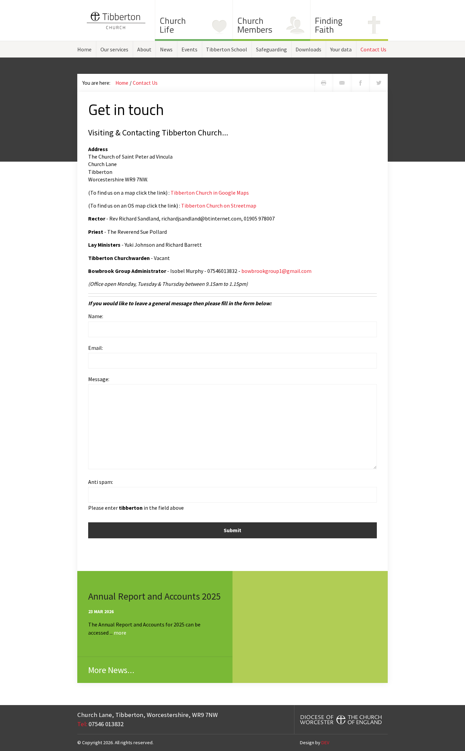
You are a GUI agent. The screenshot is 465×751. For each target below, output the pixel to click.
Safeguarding (271, 49)
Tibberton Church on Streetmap (218, 205)
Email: (95, 347)
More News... (111, 670)
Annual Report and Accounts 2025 (154, 596)
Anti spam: (100, 481)
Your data (341, 49)
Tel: (82, 724)
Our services (114, 49)
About (144, 49)
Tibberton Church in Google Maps (210, 192)
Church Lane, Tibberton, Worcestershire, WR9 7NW (147, 715)
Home (84, 49)
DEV (325, 742)
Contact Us (373, 49)
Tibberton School (226, 49)
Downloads (308, 49)
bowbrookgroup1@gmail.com (276, 270)
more (120, 632)
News (166, 49)
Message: (98, 379)
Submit (232, 530)
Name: (95, 316)
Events (189, 49)
